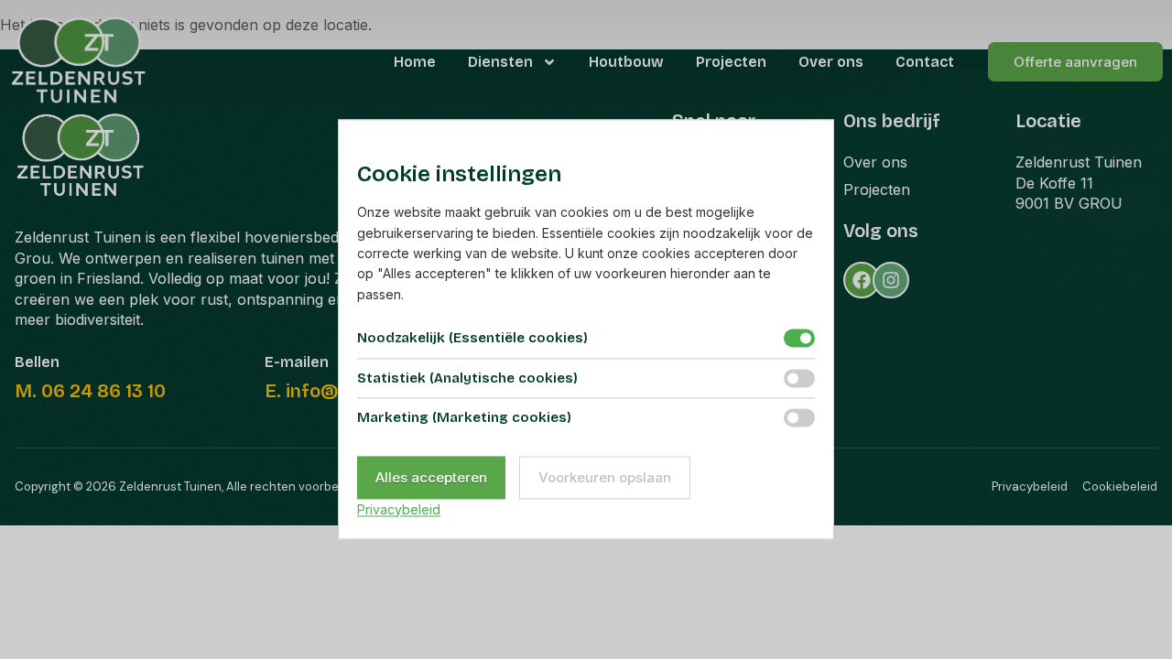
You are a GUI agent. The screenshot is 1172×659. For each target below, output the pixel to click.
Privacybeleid (398, 509)
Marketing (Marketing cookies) (464, 418)
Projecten (731, 61)
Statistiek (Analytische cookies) (467, 378)
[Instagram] (891, 280)
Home (415, 61)
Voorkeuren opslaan (604, 477)
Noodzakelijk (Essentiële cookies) (472, 338)
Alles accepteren (431, 477)
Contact (924, 61)
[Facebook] (861, 280)
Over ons (830, 61)
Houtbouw (626, 61)
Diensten (500, 61)
